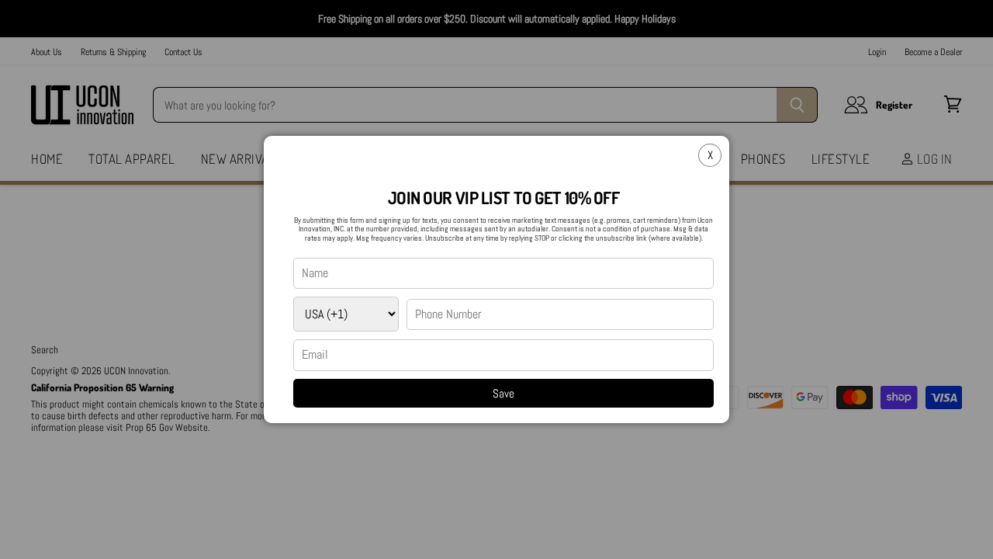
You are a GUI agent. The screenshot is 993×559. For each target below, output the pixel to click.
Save (503, 393)
